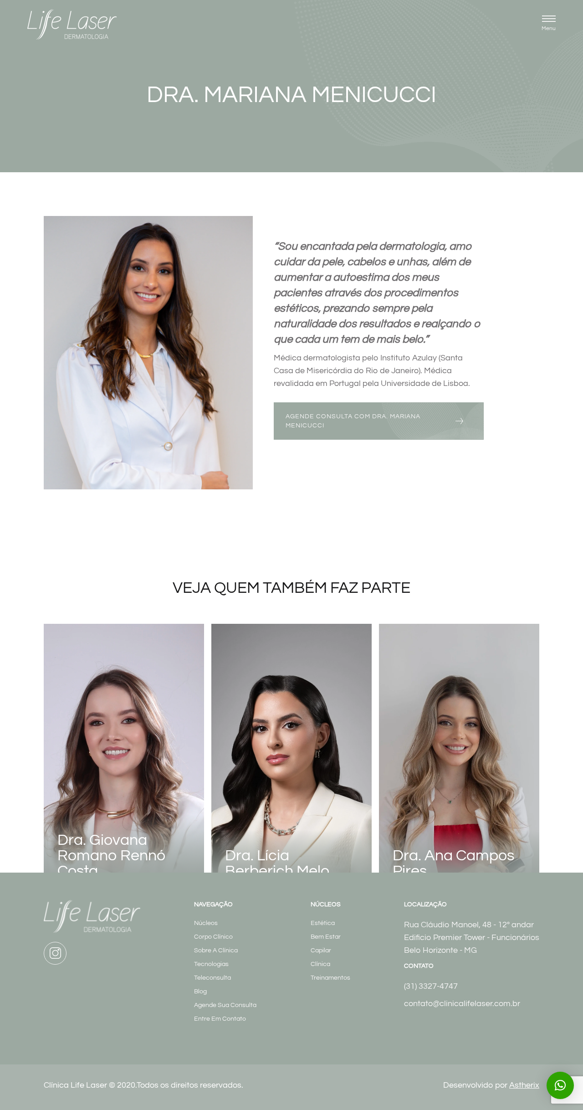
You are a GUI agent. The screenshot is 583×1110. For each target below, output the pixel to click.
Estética (323, 923)
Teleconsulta (212, 978)
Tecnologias (211, 964)
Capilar (321, 950)
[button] (549, 24)
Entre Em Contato (220, 1019)
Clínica (320, 964)
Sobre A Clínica (216, 950)
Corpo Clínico (213, 937)
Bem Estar (326, 937)
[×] (560, 1085)
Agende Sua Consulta (225, 1005)
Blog (200, 991)
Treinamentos (330, 978)
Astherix (524, 1085)
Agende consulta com (353, 421)
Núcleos (206, 923)
